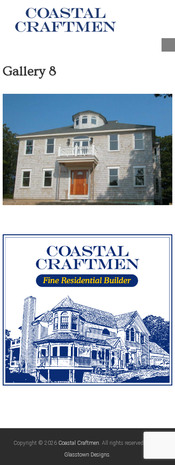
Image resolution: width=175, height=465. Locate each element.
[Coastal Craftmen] (65, 19)
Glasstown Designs (86, 455)
